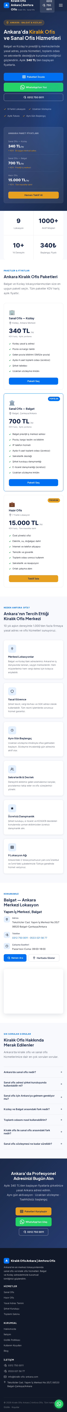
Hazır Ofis (9, 1297)
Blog (6, 1350)
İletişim (7, 1334)
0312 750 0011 (35, 97)
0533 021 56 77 (38, 937)
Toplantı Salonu (12, 1314)
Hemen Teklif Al (33, 195)
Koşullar (15, 1407)
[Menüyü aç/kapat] (60, 5)
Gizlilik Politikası (12, 1340)
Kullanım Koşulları (13, 1345)
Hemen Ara (17, 957)
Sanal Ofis (9, 1292)
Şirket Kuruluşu (11, 1308)
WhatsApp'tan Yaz (36, 87)
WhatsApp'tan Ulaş (36, 1221)
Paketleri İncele (36, 76)
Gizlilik (7, 1407)
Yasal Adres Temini (14, 1303)
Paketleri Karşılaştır (36, 1211)
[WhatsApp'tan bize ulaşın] (59, 1404)
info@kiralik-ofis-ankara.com (23, 1376)
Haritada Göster (46, 957)
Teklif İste (33, 578)
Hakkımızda (10, 1329)
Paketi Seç (33, 381)
